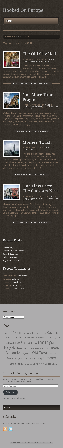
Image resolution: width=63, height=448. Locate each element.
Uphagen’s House (10, 257)
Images (46, 61)
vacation (38, 364)
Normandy (54, 348)
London (26, 348)
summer (49, 358)
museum (45, 348)
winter (54, 364)
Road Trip (25, 359)
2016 (19, 333)
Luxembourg (8, 247)
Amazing (26, 61)
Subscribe (10, 392)
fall (7, 343)
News (25, 108)
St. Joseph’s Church (11, 260)
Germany (43, 342)
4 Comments (22, 131)
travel (31, 108)
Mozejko (38, 348)
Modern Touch (37, 142)
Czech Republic (27, 338)
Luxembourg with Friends (13, 251)
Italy (7, 347)
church (16, 337)
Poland (10, 358)
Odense (28, 353)
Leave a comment (22, 83)
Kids (56, 107)
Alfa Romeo (33, 332)
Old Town (40, 352)
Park (55, 353)
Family (12, 343)
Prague (18, 358)
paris (51, 353)
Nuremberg (15, 352)
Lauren (20, 348)
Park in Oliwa (17, 285)
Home (9, 21)
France (26, 342)
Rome (32, 358)
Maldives (15, 279)
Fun (45, 107)
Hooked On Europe (23, 10)
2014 (12, 332)
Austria (43, 333)
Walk (48, 364)
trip (20, 363)
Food (17, 343)
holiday (54, 343)
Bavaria (53, 332)
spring (39, 358)
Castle (6, 337)
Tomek (51, 59)
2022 (25, 333)
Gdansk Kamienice (10, 254)
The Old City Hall (39, 53)
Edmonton (49, 338)
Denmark (39, 337)
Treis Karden (22, 276)
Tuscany (27, 364)
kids (14, 347)
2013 (6, 333)
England (56, 338)
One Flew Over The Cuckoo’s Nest (40, 188)
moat (32, 348)
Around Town (36, 61)
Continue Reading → (41, 83)
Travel (12, 363)
